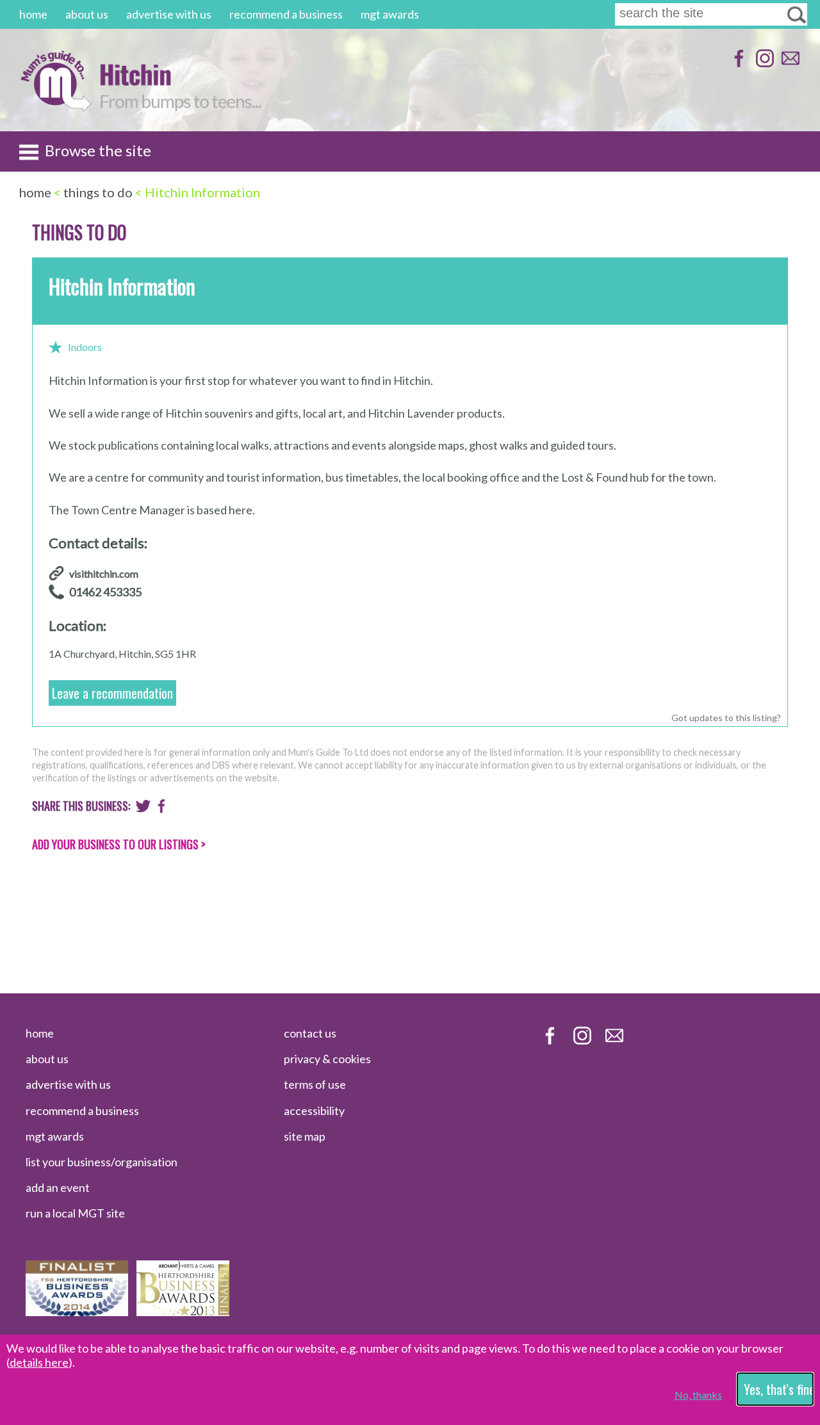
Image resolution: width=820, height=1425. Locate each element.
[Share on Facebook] (162, 809)
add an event (58, 1187)
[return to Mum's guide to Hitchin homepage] (55, 108)
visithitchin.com (103, 573)
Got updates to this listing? (726, 717)
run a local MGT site (75, 1213)
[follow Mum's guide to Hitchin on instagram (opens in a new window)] (763, 64)
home (33, 14)
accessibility (314, 1110)
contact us (310, 1033)
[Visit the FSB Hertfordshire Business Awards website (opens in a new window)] (77, 1312)
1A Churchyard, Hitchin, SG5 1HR (122, 653)
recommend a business (286, 14)
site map (304, 1136)
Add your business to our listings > (119, 844)
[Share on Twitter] (143, 809)
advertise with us (168, 14)
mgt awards (390, 14)
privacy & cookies (327, 1059)
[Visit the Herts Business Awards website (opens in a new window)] (182, 1312)
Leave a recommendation (112, 693)
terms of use (315, 1084)
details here (39, 1362)
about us (86, 14)
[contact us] (789, 64)
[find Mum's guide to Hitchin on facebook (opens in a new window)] (738, 64)
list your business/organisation (101, 1162)
